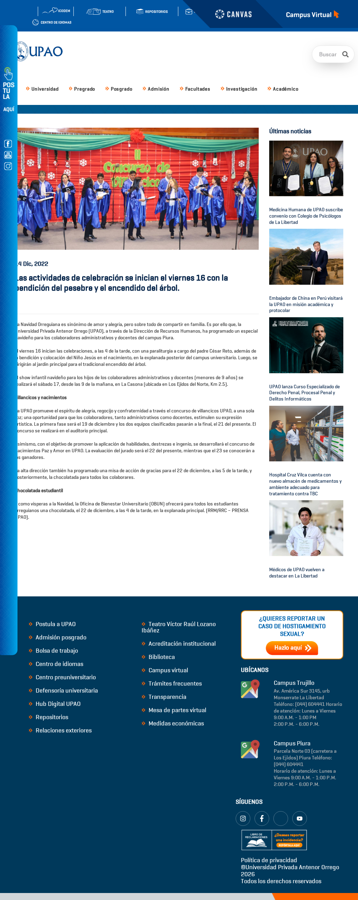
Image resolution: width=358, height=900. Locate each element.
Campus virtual (167, 670)
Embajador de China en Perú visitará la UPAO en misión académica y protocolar (306, 304)
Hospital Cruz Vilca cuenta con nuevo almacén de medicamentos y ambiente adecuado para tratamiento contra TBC (305, 484)
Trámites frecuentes (174, 683)
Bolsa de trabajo (56, 650)
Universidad (45, 89)
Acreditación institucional (181, 643)
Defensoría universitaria (66, 690)
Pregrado (84, 89)
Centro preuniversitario (65, 677)
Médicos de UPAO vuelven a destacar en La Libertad (296, 573)
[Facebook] (262, 818)
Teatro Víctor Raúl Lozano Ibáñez (179, 627)
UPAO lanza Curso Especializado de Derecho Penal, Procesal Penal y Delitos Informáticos (304, 393)
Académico (286, 89)
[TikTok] (280, 818)
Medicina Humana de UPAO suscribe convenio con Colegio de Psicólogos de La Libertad (306, 216)
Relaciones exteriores (63, 730)
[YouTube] (299, 818)
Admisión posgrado (60, 637)
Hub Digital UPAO (57, 704)
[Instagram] (243, 818)
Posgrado (122, 89)
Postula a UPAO (55, 624)
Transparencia (166, 697)
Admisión (159, 89)
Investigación (242, 89)
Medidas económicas (175, 723)
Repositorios (51, 717)
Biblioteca (161, 657)
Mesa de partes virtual (176, 710)
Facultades (197, 89)
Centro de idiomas (58, 664)
